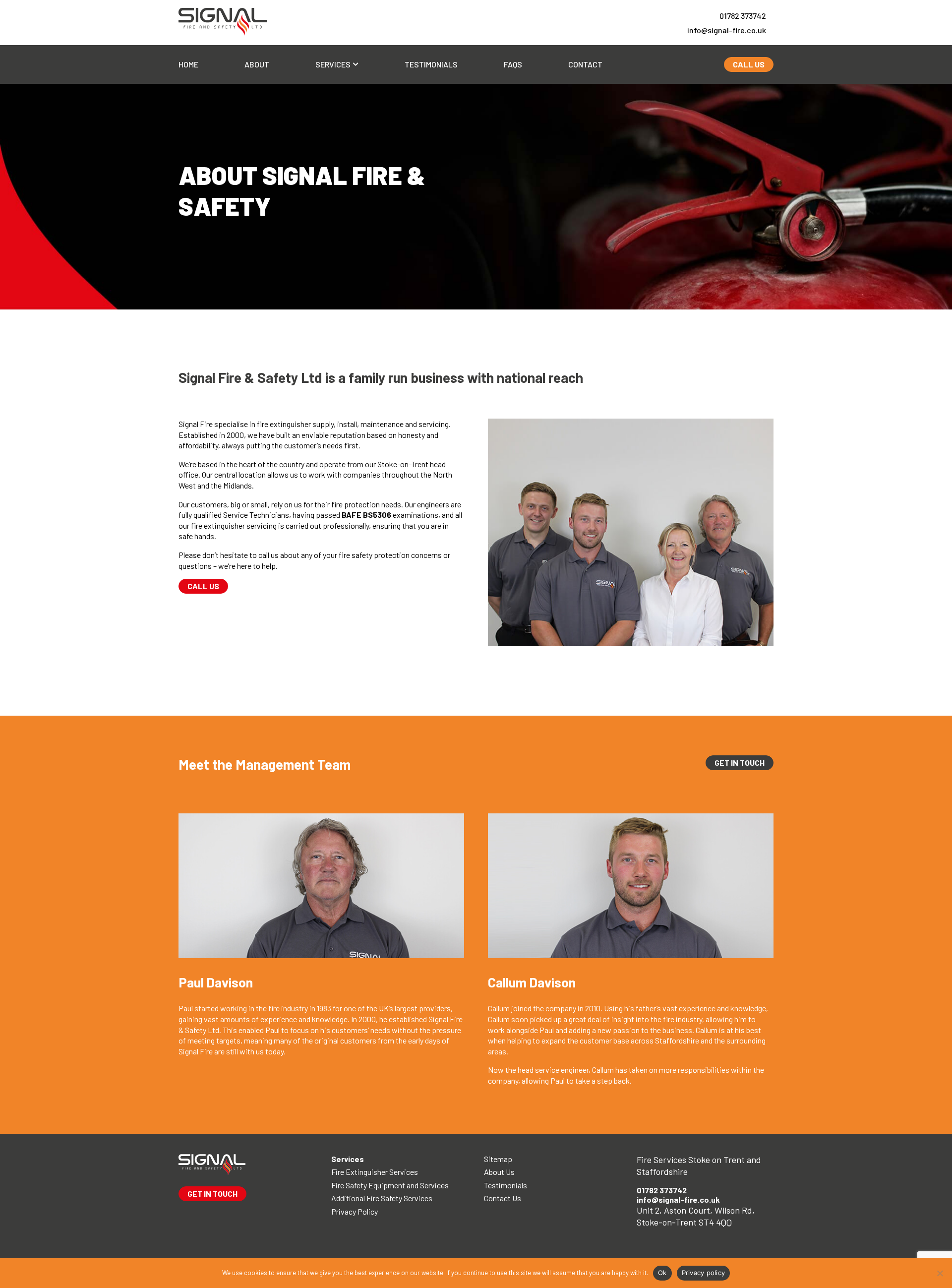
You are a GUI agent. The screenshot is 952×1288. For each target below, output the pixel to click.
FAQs (513, 64)
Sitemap (498, 1159)
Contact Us (502, 1198)
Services (333, 64)
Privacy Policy (354, 1211)
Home (188, 64)
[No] (940, 1273)
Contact (585, 64)
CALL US (749, 64)
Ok (662, 1273)
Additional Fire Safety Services (381, 1198)
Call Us (203, 586)
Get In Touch (739, 762)
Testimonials (431, 64)
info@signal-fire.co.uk (726, 30)
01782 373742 (742, 15)
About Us (499, 1171)
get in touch (212, 1193)
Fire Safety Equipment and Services (390, 1185)
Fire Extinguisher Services (374, 1171)
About (256, 64)
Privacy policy (703, 1273)
